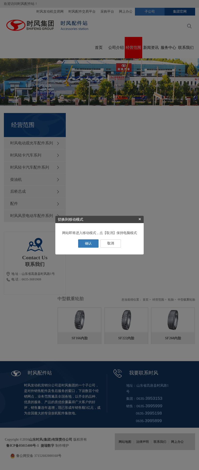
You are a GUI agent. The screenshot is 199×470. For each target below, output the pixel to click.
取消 (110, 243)
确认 (88, 243)
